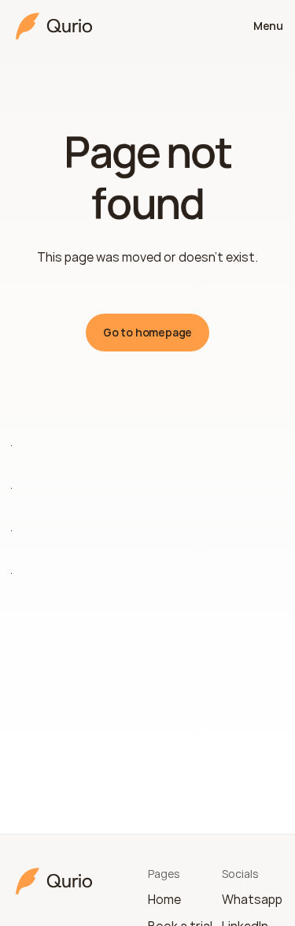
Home (164, 899)
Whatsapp (252, 899)
